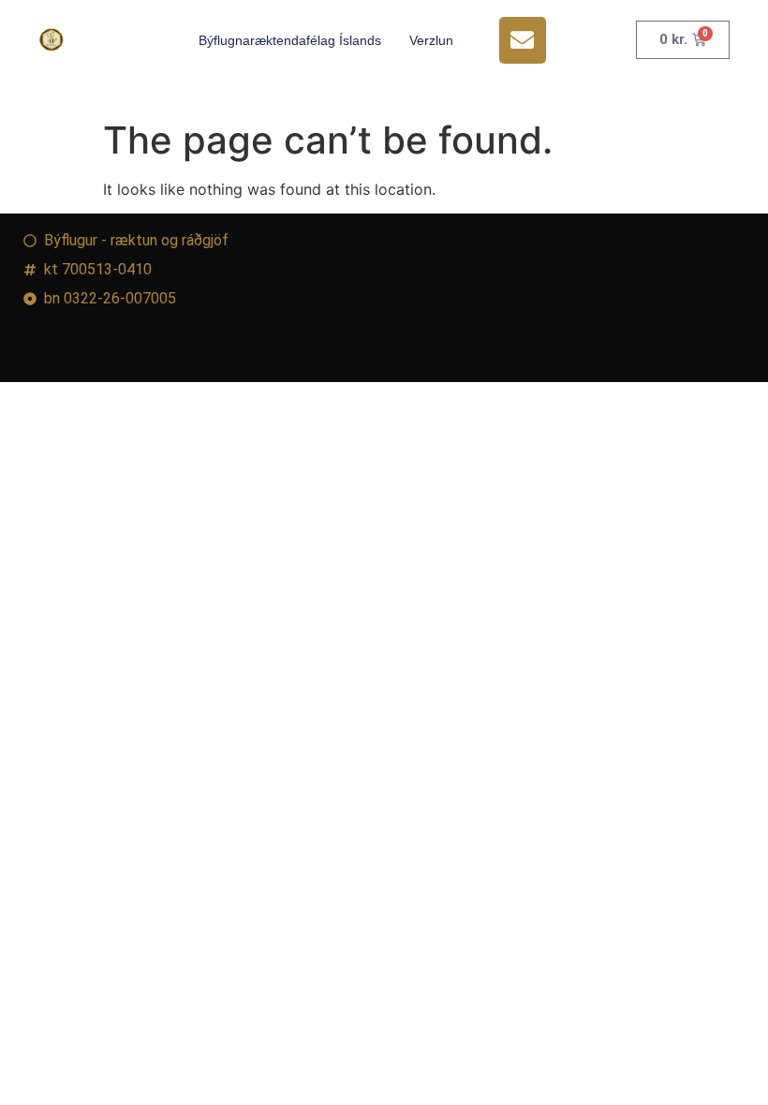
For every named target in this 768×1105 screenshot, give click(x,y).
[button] (522, 40)
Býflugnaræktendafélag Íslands (290, 40)
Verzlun (431, 40)
